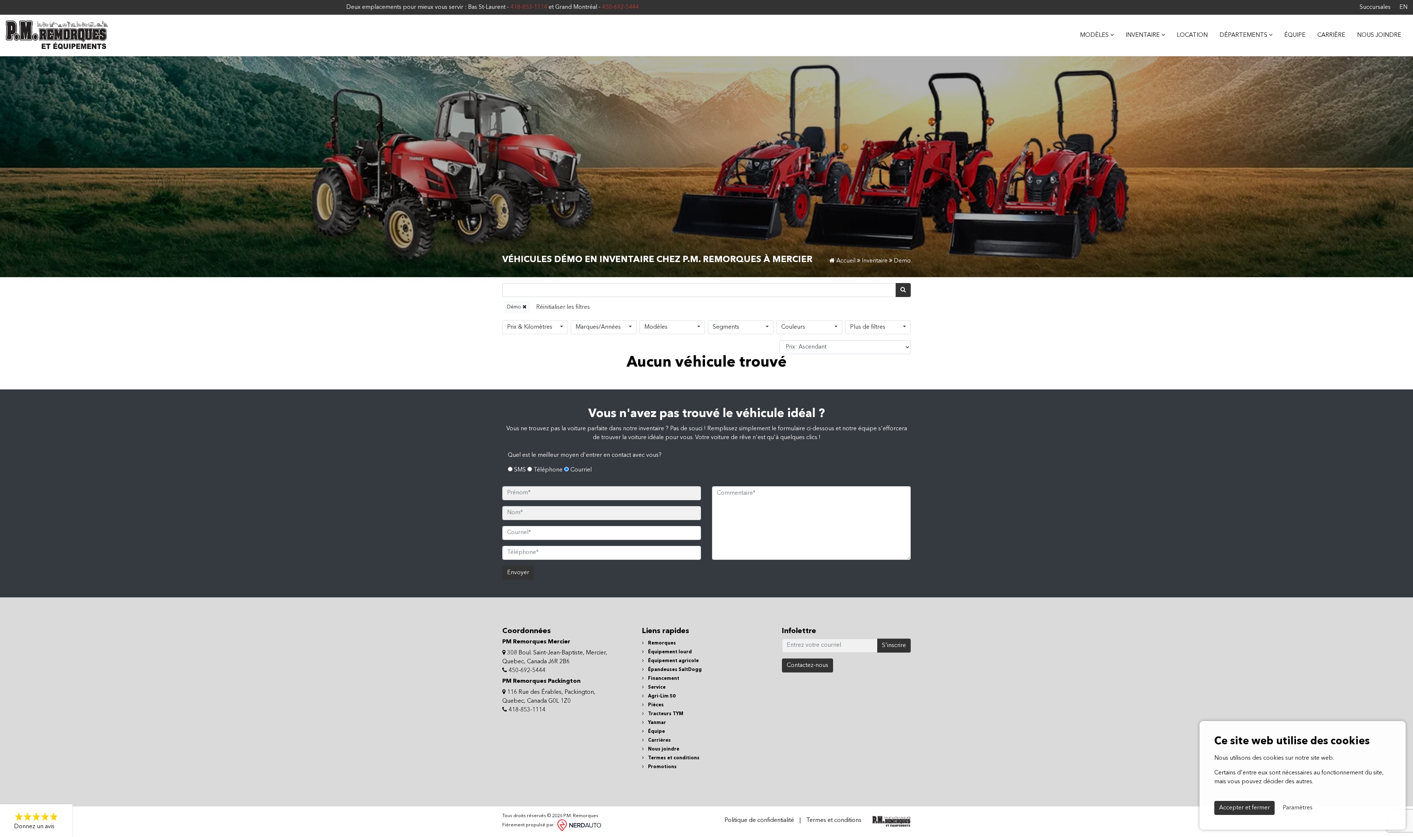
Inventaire (1143, 35)
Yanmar (656, 722)
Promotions (662, 766)
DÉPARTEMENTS (1244, 35)
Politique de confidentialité (759, 820)
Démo (515, 307)
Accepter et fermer (1244, 808)
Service (656, 687)
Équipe (1295, 35)
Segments (726, 327)
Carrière (1331, 35)
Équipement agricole (673, 660)
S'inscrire (894, 646)
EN (1403, 7)
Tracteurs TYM (665, 713)
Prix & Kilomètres (529, 327)
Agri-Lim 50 (661, 696)
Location (1192, 35)
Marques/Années (598, 327)
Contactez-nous (807, 665)
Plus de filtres (867, 327)
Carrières (659, 740)
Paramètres (1298, 808)
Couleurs (793, 327)
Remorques (661, 643)
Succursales (1375, 7)
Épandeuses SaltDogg (674, 669)
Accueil (845, 261)
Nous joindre (1379, 35)
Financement (663, 678)
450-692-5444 (383, 7)
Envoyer (518, 573)
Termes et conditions (673, 758)
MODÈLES (1095, 35)
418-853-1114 (292, 7)
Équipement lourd (669, 652)
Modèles (655, 327)
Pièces (655, 705)
